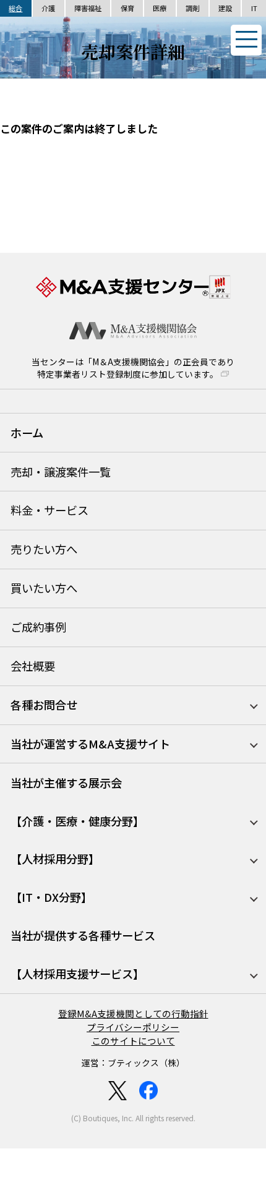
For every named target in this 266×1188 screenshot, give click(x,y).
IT (254, 8)
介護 (48, 8)
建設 (225, 8)
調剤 (192, 8)
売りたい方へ (44, 549)
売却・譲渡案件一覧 (61, 472)
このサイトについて (133, 1040)
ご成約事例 (38, 627)
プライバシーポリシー (133, 1026)
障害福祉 (87, 8)
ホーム (27, 433)
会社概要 (33, 666)
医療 (159, 8)
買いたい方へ (44, 588)
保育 (127, 8)
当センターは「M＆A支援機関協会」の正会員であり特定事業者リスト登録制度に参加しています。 (133, 368)
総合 (15, 8)
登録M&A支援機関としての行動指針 (133, 1013)
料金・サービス (49, 510)
